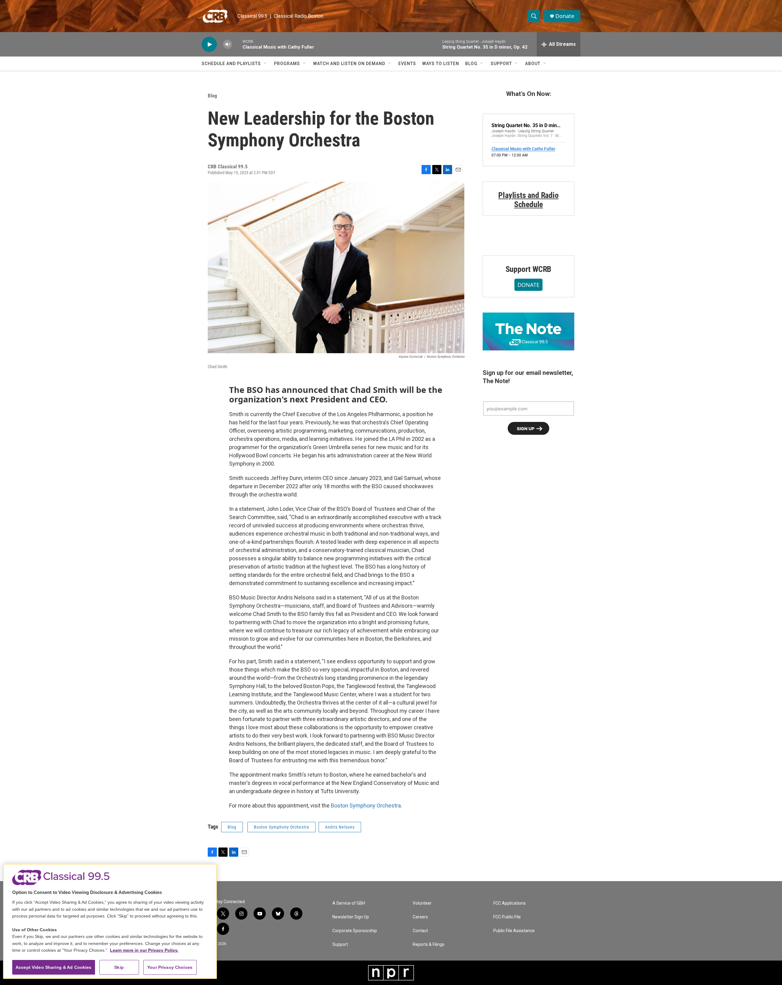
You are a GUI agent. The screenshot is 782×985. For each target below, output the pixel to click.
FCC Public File (507, 917)
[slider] (237, 44)
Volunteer (422, 903)
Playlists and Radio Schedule (528, 200)
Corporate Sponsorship (354, 930)
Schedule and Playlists (231, 63)
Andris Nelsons (340, 827)
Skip (119, 967)
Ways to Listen (440, 63)
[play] (209, 44)
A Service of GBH (348, 903)
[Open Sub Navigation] (265, 63)
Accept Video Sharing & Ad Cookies (54, 967)
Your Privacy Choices (169, 967)
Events (407, 63)
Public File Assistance (514, 930)
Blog (471, 63)
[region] (110, 921)
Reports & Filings (428, 944)
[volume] (227, 44)
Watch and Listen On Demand (349, 63)
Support (501, 63)
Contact (420, 930)
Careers (420, 917)
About (532, 63)
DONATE (528, 284)
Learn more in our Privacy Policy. (144, 950)
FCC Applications (509, 903)
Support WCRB (529, 269)
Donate (564, 16)
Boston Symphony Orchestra (366, 805)
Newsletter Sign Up (350, 917)
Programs (287, 63)
